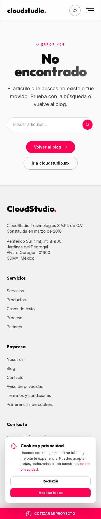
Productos (16, 299)
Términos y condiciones (29, 395)
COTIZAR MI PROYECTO (54, 513)
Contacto (15, 377)
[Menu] (89, 10)
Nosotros (15, 359)
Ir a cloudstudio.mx (51, 163)
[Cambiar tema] (75, 10)
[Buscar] (87, 125)
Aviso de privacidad (25, 386)
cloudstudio (26, 10)
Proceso (14, 317)
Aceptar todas (51, 493)
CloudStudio (31, 209)
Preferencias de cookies (30, 404)
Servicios (15, 290)
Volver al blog (47, 147)
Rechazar (50, 481)
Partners (14, 326)
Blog (11, 368)
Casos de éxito (21, 308)
